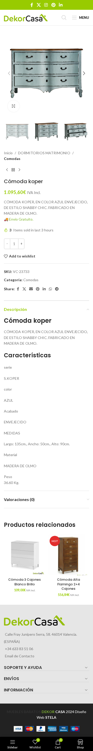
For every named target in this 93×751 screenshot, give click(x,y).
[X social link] (38, 5)
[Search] (64, 17)
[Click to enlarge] (13, 106)
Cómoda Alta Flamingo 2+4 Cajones (68, 584)
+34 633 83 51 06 (19, 649)
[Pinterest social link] (53, 5)
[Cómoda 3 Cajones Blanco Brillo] (24, 554)
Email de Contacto (19, 656)
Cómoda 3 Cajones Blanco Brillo (24, 581)
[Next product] (19, 170)
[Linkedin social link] (60, 5)
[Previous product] (7, 170)
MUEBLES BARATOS (24, 711)
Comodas (12, 158)
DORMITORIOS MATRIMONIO (44, 153)
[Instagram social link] (46, 5)
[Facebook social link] (32, 5)
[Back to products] (13, 170)
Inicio (8, 153)
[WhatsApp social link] (50, 289)
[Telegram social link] (56, 289)
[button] (9, 73)
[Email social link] (31, 289)
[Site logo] (26, 17)
